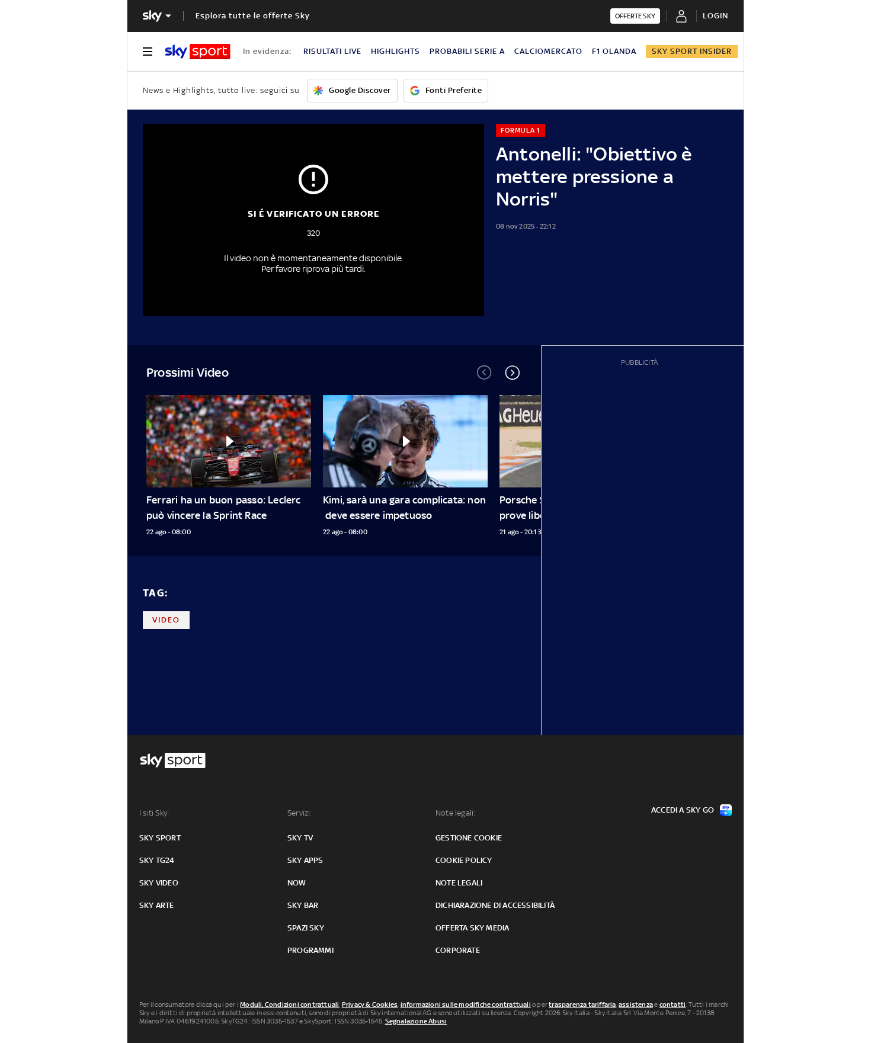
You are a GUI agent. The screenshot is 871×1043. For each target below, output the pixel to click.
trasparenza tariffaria (582, 1004)
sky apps (305, 860)
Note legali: (455, 812)
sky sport (160, 837)
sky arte (156, 905)
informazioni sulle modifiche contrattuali (466, 1004)
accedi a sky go (682, 809)
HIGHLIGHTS (395, 51)
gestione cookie (469, 837)
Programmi (310, 950)
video (166, 619)
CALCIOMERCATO (548, 51)
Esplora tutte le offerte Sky (253, 15)
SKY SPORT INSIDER (692, 51)
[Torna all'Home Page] (197, 51)
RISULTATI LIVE (332, 51)
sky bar (302, 905)
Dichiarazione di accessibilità (495, 905)
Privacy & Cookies (370, 1004)
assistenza (636, 1004)
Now (296, 882)
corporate (458, 950)
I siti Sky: (154, 812)
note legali (459, 882)
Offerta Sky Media (472, 927)
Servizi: (299, 812)
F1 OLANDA (614, 51)
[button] (512, 372)
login (715, 15)
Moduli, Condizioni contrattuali (289, 1004)
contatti (672, 1004)
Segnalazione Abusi (416, 1021)
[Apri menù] (147, 51)
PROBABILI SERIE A (467, 51)
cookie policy (464, 860)
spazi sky (305, 927)
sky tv (300, 837)
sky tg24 (157, 860)
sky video (158, 882)
